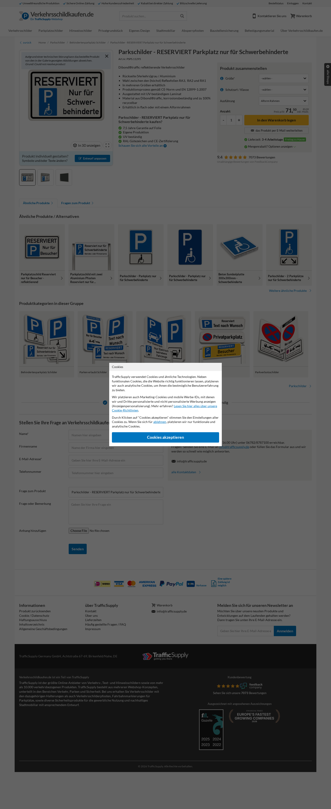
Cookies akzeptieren (165, 437)
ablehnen (159, 422)
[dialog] (165, 404)
